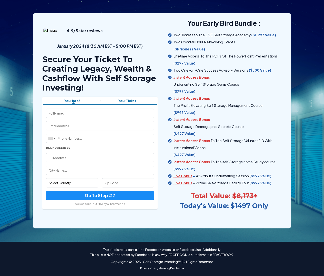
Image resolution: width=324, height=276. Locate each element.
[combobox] (51, 138)
